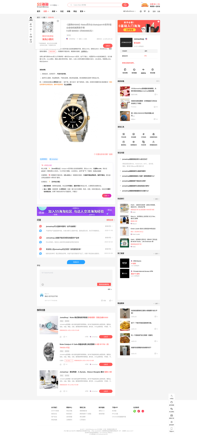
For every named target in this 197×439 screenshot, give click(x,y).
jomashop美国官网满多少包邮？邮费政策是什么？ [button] (138, 176)
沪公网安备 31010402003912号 (98, 434)
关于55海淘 (55, 411)
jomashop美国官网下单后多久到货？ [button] (134, 181)
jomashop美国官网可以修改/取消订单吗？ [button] (136, 186)
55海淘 (43, 5)
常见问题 (69, 411)
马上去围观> (68, 84)
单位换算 (133, 137)
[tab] (139, 159)
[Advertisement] (139, 374)
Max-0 (47, 294)
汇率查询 (143, 137)
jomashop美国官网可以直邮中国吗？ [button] (134, 171)
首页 (38, 17)
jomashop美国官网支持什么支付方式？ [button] (135, 159)
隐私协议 (54, 414)
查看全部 (110, 220)
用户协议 (54, 417)
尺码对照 (123, 137)
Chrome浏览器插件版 (119, 417)
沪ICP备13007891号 (70, 431)
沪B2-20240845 (96, 431)
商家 (53, 11)
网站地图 (54, 420)
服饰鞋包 (44, 159)
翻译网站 (123, 145)
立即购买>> (84, 51)
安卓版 (114, 411)
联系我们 (69, 414)
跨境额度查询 (153, 145)
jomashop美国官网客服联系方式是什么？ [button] (135, 191)
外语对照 (143, 145)
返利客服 (69, 417)
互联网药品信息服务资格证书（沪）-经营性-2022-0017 (117, 431)
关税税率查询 (153, 137)
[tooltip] (47, 33)
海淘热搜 (101, 414)
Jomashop (72, 39)
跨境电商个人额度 (85, 414)
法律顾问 (69, 420)
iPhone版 (115, 414)
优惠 (45, 11)
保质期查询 (134, 145)
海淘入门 (101, 411)
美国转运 (143, 73)
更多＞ (158, 81)
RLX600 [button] (68, 360)
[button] (54, 5)
